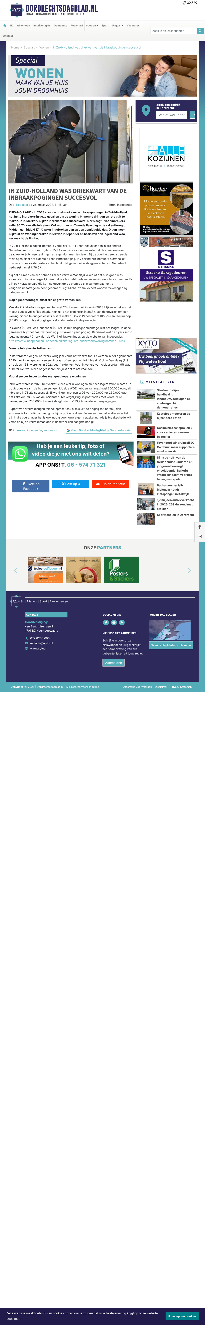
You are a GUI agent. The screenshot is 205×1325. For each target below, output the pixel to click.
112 (12, 25)
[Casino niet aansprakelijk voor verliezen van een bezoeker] (146, 432)
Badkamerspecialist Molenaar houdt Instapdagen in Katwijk (173, 490)
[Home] (4, 25)
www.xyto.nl (38, 648)
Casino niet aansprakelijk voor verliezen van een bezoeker (174, 432)
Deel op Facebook (31, 486)
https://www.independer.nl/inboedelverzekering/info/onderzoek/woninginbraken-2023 (67, 341)
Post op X (72, 484)
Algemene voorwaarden (137, 686)
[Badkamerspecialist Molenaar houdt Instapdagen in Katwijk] (146, 489)
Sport (105, 25)
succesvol (50, 430)
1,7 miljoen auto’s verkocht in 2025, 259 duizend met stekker (175, 504)
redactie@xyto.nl (41, 643)
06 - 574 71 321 (86, 465)
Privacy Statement (182, 686)
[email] (200, 537)
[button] (11, 571)
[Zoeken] (200, 31)
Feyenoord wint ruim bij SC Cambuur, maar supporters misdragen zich (176, 447)
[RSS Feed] (122, 622)
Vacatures (133, 25)
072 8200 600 (40, 638)
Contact (8, 35)
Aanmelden (113, 663)
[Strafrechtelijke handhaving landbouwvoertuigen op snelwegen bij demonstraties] (146, 394)
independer (34, 430)
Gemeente (60, 25)
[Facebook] (106, 622)
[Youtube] (114, 622)
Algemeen (23, 25)
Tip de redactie (113, 484)
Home (15, 47)
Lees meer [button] (13, 1318)
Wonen (44, 47)
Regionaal (77, 25)
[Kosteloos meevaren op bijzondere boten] (146, 417)
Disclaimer (161, 686)
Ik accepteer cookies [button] (182, 1316)
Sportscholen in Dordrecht (175, 514)
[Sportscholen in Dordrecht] (146, 519)
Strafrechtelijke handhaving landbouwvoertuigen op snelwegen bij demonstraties (174, 398)
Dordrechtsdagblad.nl (62, 8)
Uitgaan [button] (116, 25)
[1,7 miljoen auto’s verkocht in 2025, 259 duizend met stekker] (146, 504)
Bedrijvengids (41, 25)
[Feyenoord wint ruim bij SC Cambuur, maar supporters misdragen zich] (146, 447)
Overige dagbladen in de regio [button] (171, 645)
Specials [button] (91, 25)
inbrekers (19, 430)
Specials (29, 47)
